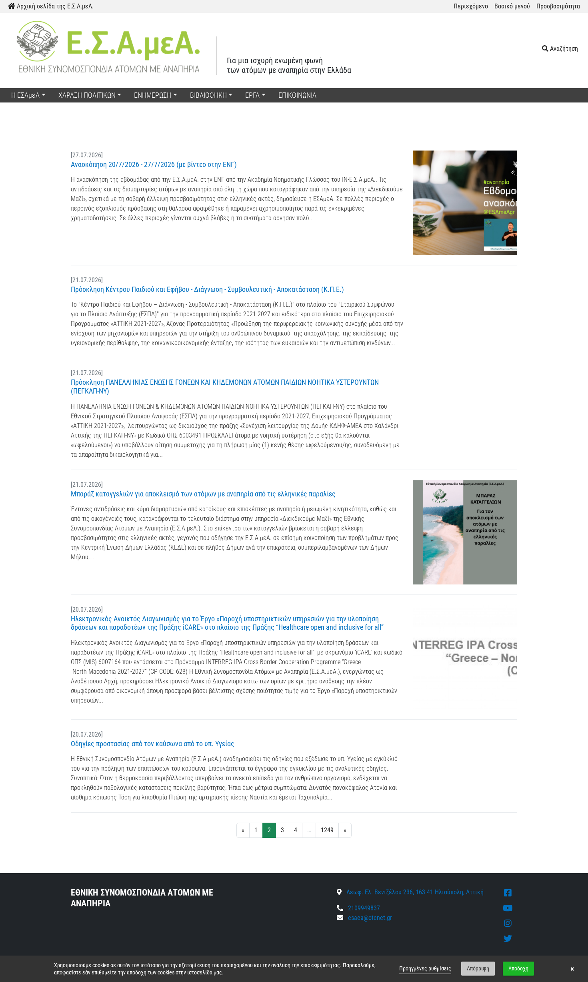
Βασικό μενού (512, 6)
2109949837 (363, 908)
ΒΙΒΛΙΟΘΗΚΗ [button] (208, 95)
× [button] (572, 969)
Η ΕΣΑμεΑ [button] (25, 95)
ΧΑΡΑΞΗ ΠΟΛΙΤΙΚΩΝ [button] (87, 95)
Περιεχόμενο (471, 6)
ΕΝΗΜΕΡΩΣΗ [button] (152, 95)
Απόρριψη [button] (478, 968)
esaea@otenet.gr (370, 918)
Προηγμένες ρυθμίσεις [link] (425, 968)
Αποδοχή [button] (518, 968)
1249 (327, 830)
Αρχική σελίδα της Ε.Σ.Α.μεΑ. (54, 6)
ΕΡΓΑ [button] (252, 95)
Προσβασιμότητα (558, 6)
